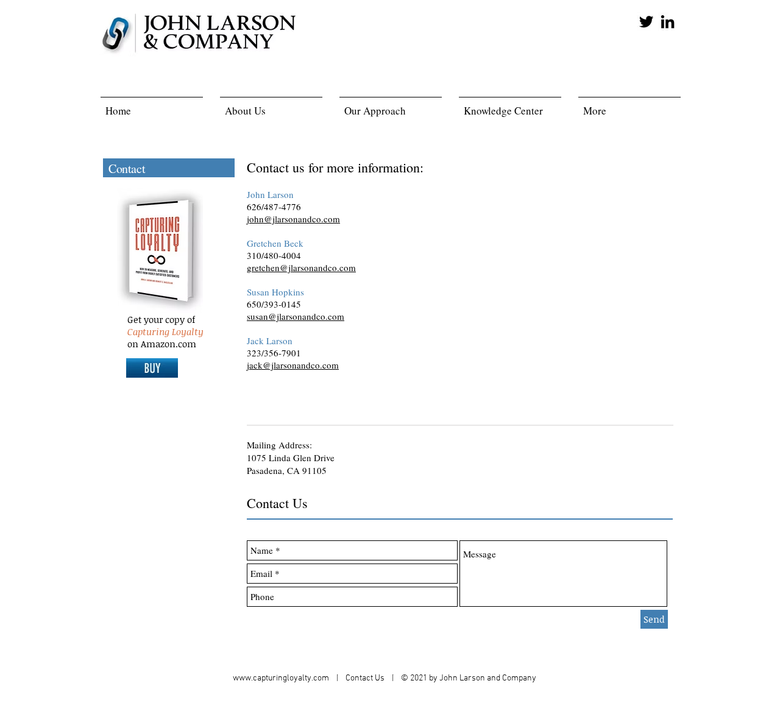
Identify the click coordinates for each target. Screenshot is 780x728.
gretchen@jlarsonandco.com (301, 267)
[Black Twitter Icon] (646, 21)
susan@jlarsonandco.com (295, 316)
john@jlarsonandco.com (293, 219)
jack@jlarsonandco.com (293, 365)
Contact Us (366, 678)
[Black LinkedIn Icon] (667, 21)
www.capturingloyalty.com (281, 678)
